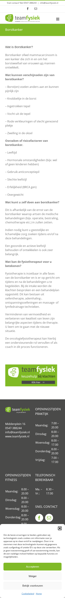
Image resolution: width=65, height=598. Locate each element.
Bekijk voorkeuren (32, 585)
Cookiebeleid (28, 593)
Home (39, 593)
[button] (60, 528)
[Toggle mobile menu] (58, 19)
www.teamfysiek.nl (17, 436)
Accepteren (32, 566)
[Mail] (49, 518)
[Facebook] (39, 518)
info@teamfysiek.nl (49, 2)
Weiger (33, 576)
